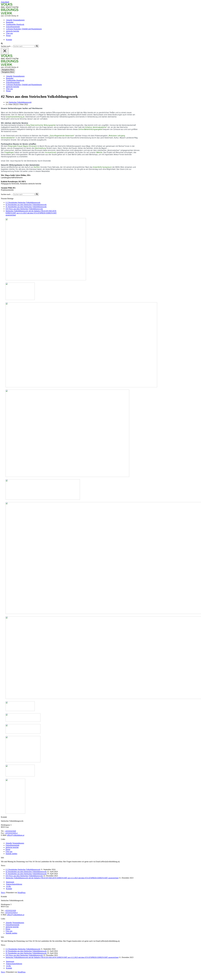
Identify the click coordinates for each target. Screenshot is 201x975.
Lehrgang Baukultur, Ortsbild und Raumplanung (24, 29)
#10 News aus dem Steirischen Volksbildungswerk (24, 209)
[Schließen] (5, 51)
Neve (3, 893)
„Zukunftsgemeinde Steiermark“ (62, 136)
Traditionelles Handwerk (15, 24)
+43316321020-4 (11, 833)
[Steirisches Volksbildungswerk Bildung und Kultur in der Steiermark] (9, 16)
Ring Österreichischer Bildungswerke (40, 125)
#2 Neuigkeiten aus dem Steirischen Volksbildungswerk (26, 205)
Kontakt (9, 40)
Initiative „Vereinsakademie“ (96, 127)
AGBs (8, 886)
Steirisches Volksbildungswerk (20, 102)
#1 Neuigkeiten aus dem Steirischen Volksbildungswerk (26, 207)
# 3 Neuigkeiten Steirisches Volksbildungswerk (23, 202)
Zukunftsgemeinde (13, 27)
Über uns (9, 33)
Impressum (10, 882)
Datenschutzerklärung (14, 884)
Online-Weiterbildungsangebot (90, 129)
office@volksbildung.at (15, 835)
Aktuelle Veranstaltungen (15, 20)
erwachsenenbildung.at (15, 117)
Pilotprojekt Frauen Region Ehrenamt (22, 146)
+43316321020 (10, 831)
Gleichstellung (40, 148)
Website (99, 152)
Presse (8, 35)
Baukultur (9, 22)
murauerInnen (51, 152)
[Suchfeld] (2, 44)
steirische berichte (12, 31)
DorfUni (37, 167)
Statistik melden (11, 854)
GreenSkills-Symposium (102, 167)
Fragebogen (9, 152)
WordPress (21, 893)
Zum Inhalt (5, 2)
